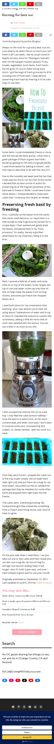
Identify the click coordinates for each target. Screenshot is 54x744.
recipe (21, 623)
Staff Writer (19, 23)
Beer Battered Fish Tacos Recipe (17, 615)
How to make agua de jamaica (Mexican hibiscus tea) (26, 602)
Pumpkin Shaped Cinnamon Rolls (18, 609)
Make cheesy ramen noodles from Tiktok (22, 596)
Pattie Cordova (44, 582)
